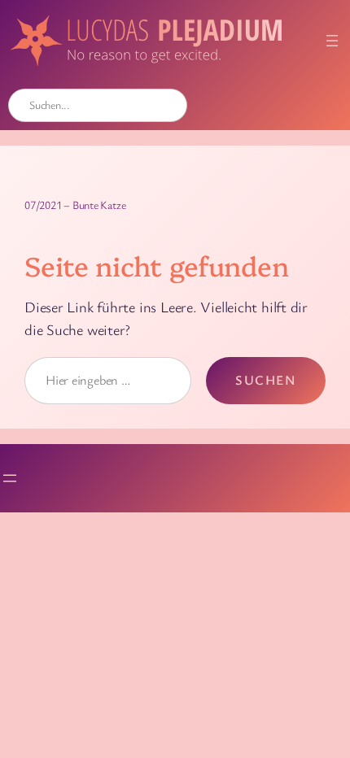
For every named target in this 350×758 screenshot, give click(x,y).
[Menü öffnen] (332, 40)
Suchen (265, 380)
